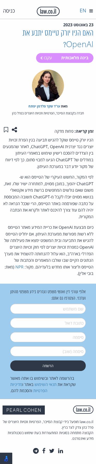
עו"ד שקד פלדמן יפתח (44, 106)
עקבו (47, 58)
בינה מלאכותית (74, 58)
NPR (19, 267)
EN (83, 10)
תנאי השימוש (46, 384)
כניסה (9, 10)
